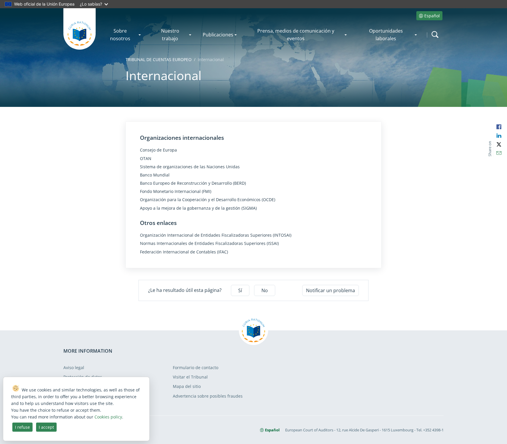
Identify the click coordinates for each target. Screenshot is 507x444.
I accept (46, 427)
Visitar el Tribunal (190, 377)
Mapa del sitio (187, 386)
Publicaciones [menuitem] (218, 34)
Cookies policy (108, 417)
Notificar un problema (330, 290)
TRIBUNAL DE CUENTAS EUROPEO (159, 59)
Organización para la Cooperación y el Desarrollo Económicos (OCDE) (207, 199)
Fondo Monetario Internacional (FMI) (175, 191)
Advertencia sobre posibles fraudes (208, 396)
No (264, 290)
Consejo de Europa (158, 150)
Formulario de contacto (195, 367)
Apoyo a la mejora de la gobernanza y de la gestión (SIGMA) (198, 208)
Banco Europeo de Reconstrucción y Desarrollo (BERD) (193, 183)
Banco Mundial (155, 175)
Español (432, 15)
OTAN (145, 158)
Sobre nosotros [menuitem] (120, 35)
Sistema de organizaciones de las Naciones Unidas (190, 166)
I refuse (22, 427)
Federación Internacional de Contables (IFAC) (184, 252)
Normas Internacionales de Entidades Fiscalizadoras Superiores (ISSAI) (209, 243)
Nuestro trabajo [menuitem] (170, 35)
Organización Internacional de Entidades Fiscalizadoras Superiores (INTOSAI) (215, 235)
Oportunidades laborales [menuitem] (386, 35)
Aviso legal (73, 367)
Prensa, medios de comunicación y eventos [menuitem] (295, 35)
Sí (240, 290)
